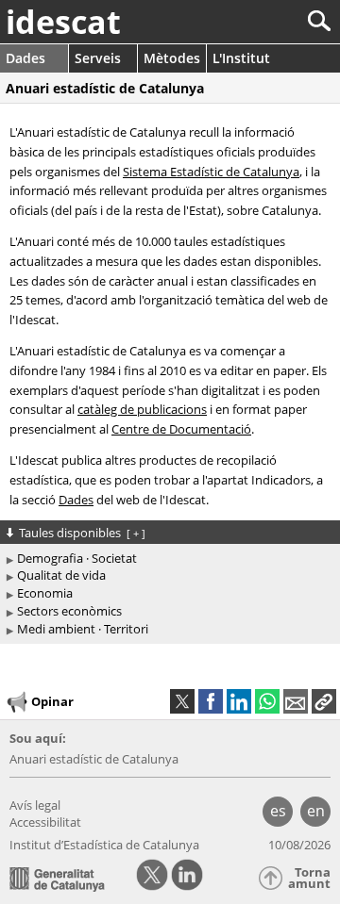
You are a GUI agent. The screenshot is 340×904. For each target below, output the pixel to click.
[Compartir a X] (182, 701)
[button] (324, 701)
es (278, 810)
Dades (25, 58)
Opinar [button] (52, 701)
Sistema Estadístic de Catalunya (211, 171)
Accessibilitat (45, 822)
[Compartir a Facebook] (210, 701)
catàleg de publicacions (142, 409)
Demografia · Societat (77, 558)
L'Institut (241, 58)
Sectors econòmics (69, 610)
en (316, 810)
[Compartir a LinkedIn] (239, 701)
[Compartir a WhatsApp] (267, 701)
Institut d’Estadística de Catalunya (104, 844)
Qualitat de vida (61, 575)
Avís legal (34, 805)
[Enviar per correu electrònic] (295, 701)
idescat (63, 21)
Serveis (98, 58)
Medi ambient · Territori (82, 628)
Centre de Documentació (181, 428)
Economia (45, 592)
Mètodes (172, 58)
